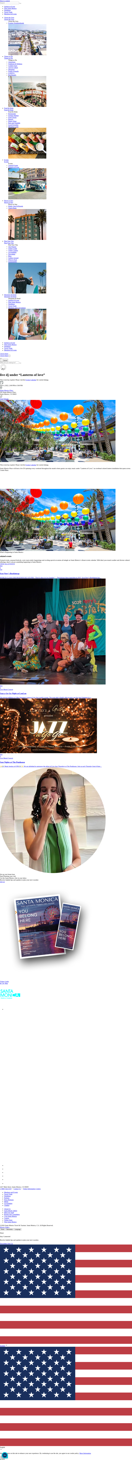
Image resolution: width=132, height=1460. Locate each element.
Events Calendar (30, 380)
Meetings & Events (10, 14)
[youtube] (5, 1172)
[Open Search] (9, 356)
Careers (6, 1218)
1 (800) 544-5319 (5, 1189)
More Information (85, 1453)
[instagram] (5, 1169)
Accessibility (8, 1203)
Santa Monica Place (6, 390)
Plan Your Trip (9, 241)
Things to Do (8, 56)
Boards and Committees (12, 1214)
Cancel (5, 360)
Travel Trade (8, 12)
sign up (2, 882)
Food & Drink (8, 108)
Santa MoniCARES (10, 1211)
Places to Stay (8, 201)
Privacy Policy (4, 1227)
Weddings (7, 10)
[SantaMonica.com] (10, 1004)
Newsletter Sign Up (6, 1243)
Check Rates (12, 208)
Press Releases (9, 1200)
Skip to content (5, 1)
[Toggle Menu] (1, 358)
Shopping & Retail (10, 295)
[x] (68, 1165)
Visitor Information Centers (32, 1189)
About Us (7, 1209)
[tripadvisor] (6, 1183)
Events (6, 160)
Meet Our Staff (9, 1212)
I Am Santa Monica (10, 1216)
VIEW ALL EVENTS (7, 564)
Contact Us (17, 1189)
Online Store (8, 1220)
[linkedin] (5, 1176)
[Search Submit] (20, 3)
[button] (66, 1397)
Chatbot (6, 1205)
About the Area (9, 17)
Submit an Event (9, 6)
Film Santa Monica (10, 8)
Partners (6, 1198)
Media (6, 1202)
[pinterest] (5, 1179)
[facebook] (5, 1009)
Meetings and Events (11, 1192)
